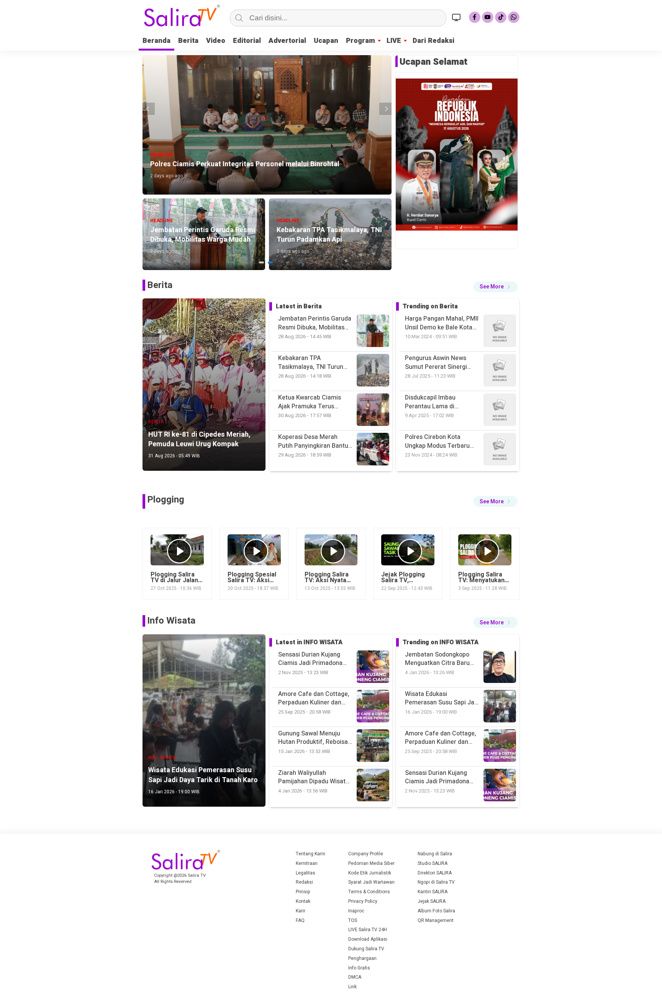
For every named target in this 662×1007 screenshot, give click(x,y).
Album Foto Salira (436, 910)
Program (360, 41)
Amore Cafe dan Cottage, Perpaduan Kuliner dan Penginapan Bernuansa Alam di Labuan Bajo (440, 698)
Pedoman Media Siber (371, 863)
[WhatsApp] (513, 17)
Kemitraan (307, 863)
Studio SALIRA (432, 863)
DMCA (354, 977)
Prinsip (303, 891)
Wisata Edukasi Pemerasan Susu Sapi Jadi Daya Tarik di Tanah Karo (442, 659)
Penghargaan (362, 958)
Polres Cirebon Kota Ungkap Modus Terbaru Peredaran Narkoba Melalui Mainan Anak (437, 402)
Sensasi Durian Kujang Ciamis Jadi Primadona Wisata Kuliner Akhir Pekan (442, 738)
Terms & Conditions (369, 891)
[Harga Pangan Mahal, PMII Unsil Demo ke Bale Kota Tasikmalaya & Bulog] (499, 450)
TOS (352, 920)
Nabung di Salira (435, 853)
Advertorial (287, 41)
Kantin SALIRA (432, 891)
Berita (188, 41)
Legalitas (305, 872)
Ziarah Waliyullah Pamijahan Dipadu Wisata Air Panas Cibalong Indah (440, 777)
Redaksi (304, 882)
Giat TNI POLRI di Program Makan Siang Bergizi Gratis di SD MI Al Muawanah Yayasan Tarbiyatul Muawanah (441, 441)
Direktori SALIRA (435, 872)
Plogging (165, 499)
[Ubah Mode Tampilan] (457, 17)
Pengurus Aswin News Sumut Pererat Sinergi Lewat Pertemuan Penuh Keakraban (439, 323)
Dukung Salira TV (366, 948)
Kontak (303, 901)
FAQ (300, 920)
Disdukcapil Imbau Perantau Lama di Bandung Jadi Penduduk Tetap (438, 362)
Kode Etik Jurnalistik (369, 872)
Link (352, 986)
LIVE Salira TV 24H (367, 929)
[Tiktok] (500, 17)
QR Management (436, 920)
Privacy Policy (362, 901)
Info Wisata (171, 620)
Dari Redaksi (433, 41)
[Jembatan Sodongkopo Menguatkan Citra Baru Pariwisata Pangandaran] (499, 786)
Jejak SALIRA (432, 901)
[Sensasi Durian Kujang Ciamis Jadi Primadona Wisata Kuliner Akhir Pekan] (499, 707)
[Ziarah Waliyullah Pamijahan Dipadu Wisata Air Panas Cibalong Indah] (499, 746)
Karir (300, 910)
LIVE (394, 41)
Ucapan (326, 41)
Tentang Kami (310, 853)
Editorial (247, 41)
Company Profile (365, 853)
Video (215, 41)
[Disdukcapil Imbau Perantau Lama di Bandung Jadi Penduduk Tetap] (499, 331)
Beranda (156, 41)
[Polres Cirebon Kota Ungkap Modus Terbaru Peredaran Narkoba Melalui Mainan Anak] (499, 371)
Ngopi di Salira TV (436, 882)
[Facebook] (474, 17)
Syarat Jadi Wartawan (371, 882)
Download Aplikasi (367, 939)
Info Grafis (359, 967)
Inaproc (356, 910)
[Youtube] (487, 17)
